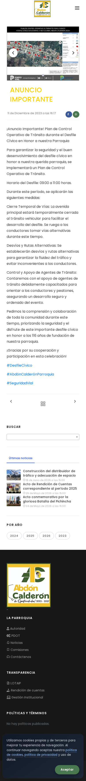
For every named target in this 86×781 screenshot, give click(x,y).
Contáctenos (20, 657)
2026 (46, 536)
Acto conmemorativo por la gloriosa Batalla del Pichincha (47, 499)
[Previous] (13, 52)
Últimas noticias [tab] (20, 458)
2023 (63, 536)
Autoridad (17, 628)
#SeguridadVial (20, 383)
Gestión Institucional (27, 697)
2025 (30, 536)
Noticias (16, 643)
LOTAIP (15, 683)
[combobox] (43, 437)
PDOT (15, 635)
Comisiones (19, 650)
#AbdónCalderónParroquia (30, 374)
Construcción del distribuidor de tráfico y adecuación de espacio (49, 473)
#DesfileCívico (19, 365)
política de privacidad (40, 755)
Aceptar (67, 770)
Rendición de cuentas (27, 690)
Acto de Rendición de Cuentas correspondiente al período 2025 (50, 486)
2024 (14, 536)
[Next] (72, 52)
